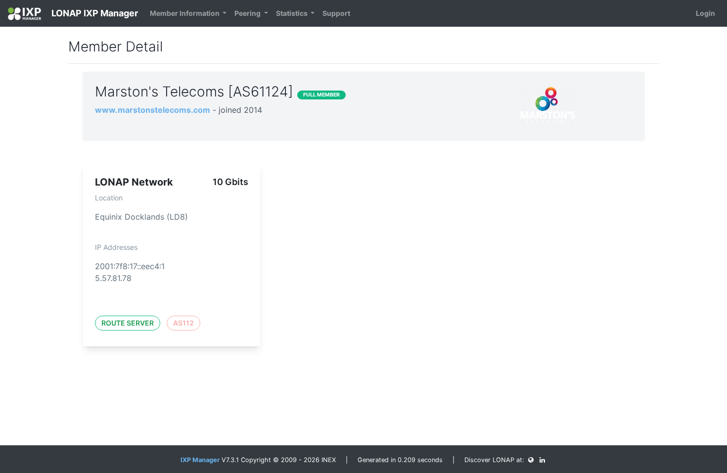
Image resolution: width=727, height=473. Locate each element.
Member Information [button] (185, 13)
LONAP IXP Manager (93, 13)
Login (705, 13)
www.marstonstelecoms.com (152, 110)
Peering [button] (248, 13)
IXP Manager (200, 460)
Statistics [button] (292, 13)
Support (336, 13)
